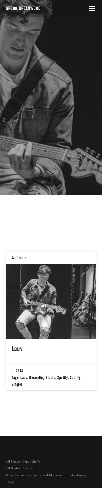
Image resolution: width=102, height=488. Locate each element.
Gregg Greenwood (23, 8)
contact (25, 475)
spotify (62, 377)
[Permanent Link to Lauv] (51, 301)
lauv (23, 377)
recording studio (42, 377)
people (21, 258)
